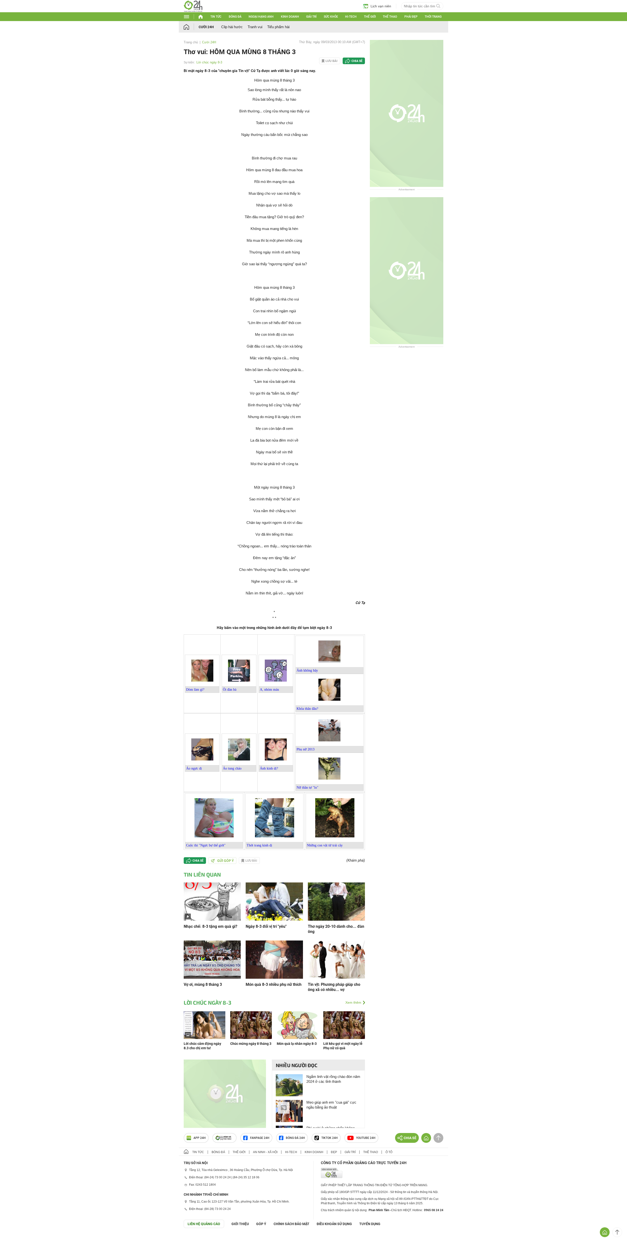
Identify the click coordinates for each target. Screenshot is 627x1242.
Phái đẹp (411, 16)
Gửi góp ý (225, 861)
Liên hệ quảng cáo (204, 1224)
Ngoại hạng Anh (261, 16)
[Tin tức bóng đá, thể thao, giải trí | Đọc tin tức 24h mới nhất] (193, 11)
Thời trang (433, 16)
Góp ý (261, 1224)
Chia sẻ (356, 61)
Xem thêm (353, 1002)
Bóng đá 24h (295, 1138)
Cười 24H (206, 27)
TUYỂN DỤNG (369, 1224)
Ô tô (389, 1152)
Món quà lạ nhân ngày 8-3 (297, 1044)
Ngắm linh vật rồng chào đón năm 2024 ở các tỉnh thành (333, 1079)
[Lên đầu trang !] (617, 1232)
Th (249, 845)
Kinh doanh (290, 16)
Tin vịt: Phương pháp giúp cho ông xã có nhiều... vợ (334, 987)
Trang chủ (191, 42)
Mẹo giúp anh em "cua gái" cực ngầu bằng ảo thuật (331, 1104)
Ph (298, 749)
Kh (299, 709)
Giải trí (311, 16)
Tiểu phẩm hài (278, 27)
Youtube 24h (365, 1138)
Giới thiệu (240, 1224)
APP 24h (199, 1138)
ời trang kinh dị (261, 845)
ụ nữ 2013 (307, 749)
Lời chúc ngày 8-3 (209, 62)
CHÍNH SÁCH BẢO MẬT (291, 1224)
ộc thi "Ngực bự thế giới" (208, 845)
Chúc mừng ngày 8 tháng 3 (250, 1044)
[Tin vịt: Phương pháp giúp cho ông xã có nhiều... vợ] (336, 959)
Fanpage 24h (259, 1138)
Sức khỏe (331, 16)
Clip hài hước (232, 27)
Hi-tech (351, 16)
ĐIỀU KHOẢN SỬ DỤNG (334, 1224)
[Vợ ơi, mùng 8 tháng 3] (212, 959)
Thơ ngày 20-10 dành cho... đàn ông (336, 929)
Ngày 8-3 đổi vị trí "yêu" (266, 926)
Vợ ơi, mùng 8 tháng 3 (203, 984)
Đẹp (334, 1152)
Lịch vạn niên (381, 6)
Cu (188, 845)
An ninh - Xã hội (265, 1152)
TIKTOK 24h (329, 1138)
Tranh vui (255, 27)
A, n (269, 689)
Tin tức (215, 16)
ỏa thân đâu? (309, 709)
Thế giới (370, 16)
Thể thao (390, 16)
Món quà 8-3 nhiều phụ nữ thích (273, 984)
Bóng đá (235, 16)
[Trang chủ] (191, 27)
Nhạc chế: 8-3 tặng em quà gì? (210, 926)
